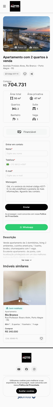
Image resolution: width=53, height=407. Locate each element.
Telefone (10, 160)
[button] (26, 34)
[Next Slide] (47, 34)
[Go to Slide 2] (21, 301)
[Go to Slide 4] (25, 301)
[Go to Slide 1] (19, 301)
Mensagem (11, 182)
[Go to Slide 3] (23, 301)
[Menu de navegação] (4, 6)
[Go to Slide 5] (27, 301)
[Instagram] (34, 369)
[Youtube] (19, 369)
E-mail (9, 171)
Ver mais (25, 260)
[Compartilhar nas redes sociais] (31, 74)
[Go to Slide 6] (29, 301)
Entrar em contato (14, 144)
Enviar (26, 207)
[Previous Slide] (5, 34)
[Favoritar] (25, 74)
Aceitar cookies (26, 391)
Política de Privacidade (29, 385)
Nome (9, 149)
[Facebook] (26, 369)
